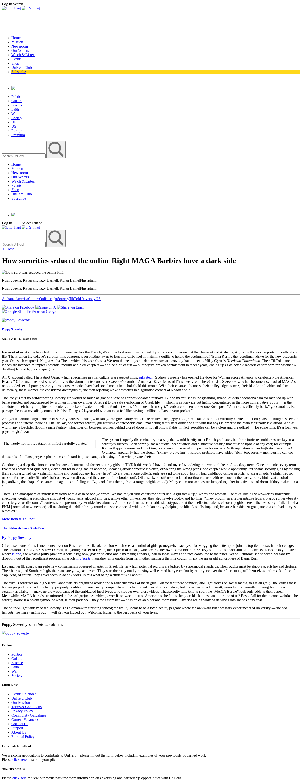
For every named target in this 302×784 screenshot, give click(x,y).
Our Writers (20, 50)
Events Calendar (23, 694)
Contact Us (19, 724)
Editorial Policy (22, 737)
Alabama (8, 299)
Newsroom (19, 46)
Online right (48, 299)
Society (16, 118)
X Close (8, 249)
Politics (16, 97)
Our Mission (20, 703)
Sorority (63, 299)
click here (19, 760)
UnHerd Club (21, 67)
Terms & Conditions (26, 707)
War (14, 114)
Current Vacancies (24, 720)
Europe (16, 131)
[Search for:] (24, 156)
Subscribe (18, 72)
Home (16, 38)
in (78, 558)
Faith (15, 109)
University (88, 299)
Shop (15, 63)
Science (17, 105)
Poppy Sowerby (12, 329)
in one (16, 554)
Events (16, 59)
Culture (16, 101)
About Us (18, 732)
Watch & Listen (23, 55)
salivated (145, 377)
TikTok (74, 299)
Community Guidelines (28, 715)
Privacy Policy (22, 711)
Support (17, 728)
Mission (17, 42)
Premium (18, 135)
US (13, 126)
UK (14, 122)
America (21, 299)
